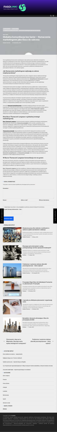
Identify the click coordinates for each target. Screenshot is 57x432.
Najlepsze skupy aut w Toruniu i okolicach (12, 358)
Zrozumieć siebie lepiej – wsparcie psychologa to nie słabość (17, 369)
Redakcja (24, 255)
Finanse (5, 379)
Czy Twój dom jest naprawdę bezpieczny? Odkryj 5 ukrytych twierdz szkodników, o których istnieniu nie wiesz (28, 365)
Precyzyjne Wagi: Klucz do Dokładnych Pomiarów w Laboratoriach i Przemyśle (37, 283)
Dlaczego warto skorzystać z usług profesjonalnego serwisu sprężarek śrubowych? (37, 247)
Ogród (4, 399)
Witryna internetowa (44, 200)
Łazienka (5, 391)
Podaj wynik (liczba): (6, 209)
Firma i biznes (6, 383)
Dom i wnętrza (6, 375)
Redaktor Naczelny (6, 42)
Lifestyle (5, 387)
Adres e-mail (24, 200)
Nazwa (5, 200)
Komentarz (6, 188)
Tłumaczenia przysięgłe (8, 131)
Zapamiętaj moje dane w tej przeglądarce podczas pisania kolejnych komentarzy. (24, 207)
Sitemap (5, 408)
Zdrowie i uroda (6, 402)
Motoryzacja (6, 395)
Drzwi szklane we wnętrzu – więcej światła (12, 354)
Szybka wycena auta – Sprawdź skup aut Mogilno (14, 361)
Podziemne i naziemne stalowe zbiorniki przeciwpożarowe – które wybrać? (35, 265)
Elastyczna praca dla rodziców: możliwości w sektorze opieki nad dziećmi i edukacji (36, 228)
